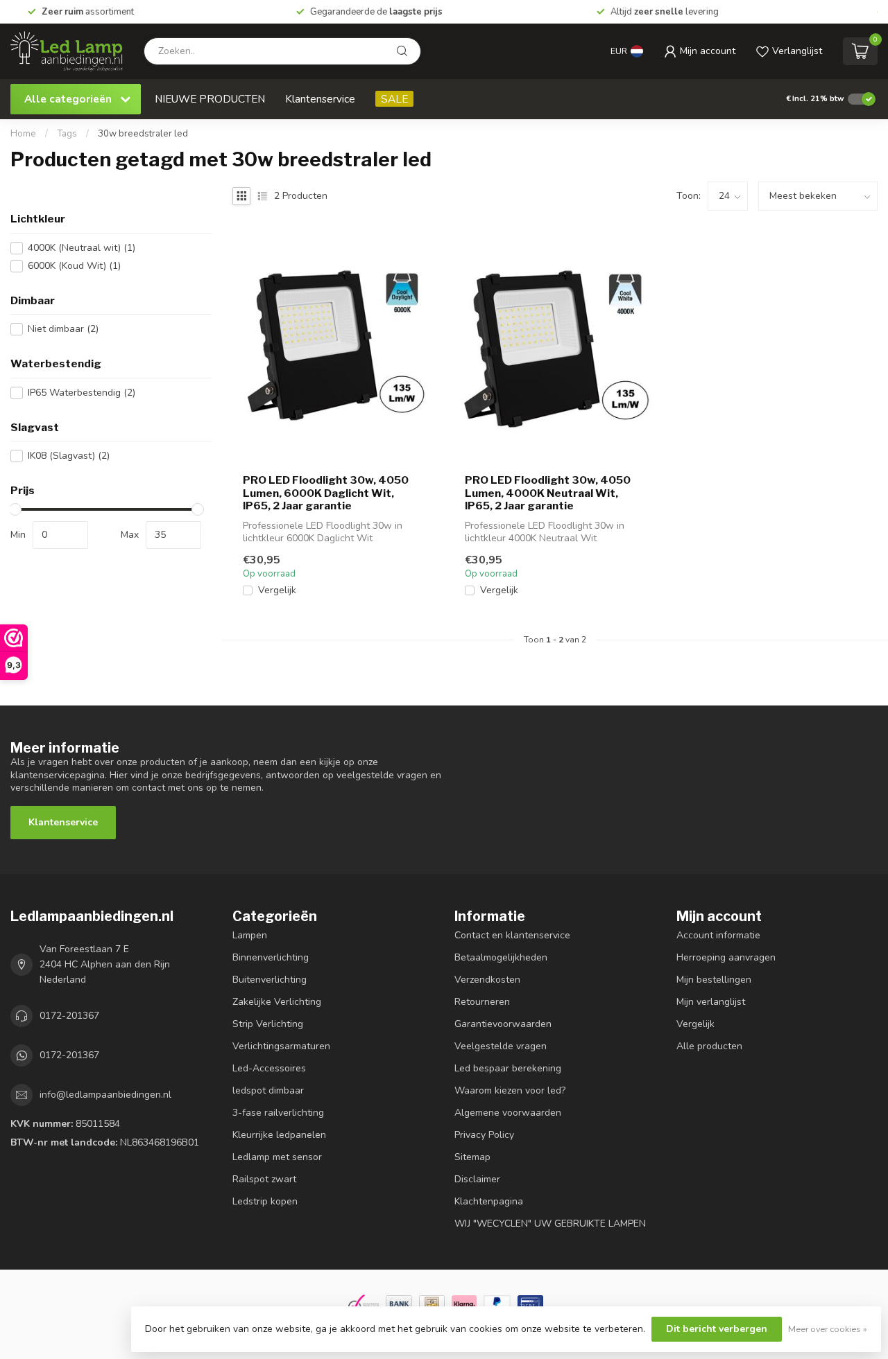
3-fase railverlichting (278, 1112)
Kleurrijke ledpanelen (279, 1134)
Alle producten (709, 1046)
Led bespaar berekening (507, 1068)
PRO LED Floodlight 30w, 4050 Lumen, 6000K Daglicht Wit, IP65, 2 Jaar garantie (326, 493)
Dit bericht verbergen (716, 1328)
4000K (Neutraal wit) (81, 248)
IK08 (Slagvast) (69, 455)
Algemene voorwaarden (507, 1112)
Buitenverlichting (269, 979)
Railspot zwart (264, 1179)
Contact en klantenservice (512, 935)
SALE (394, 98)
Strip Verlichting (267, 1024)
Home (23, 134)
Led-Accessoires (269, 1068)
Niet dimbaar (63, 329)
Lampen (249, 935)
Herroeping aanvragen (726, 957)
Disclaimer (477, 1179)
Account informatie (718, 935)
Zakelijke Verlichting (276, 1001)
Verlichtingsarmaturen (281, 1046)
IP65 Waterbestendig (81, 392)
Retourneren (482, 1001)
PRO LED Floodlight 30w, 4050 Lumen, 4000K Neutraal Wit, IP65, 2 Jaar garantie (548, 493)
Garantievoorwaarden (503, 1024)
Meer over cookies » (827, 1329)
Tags (67, 134)
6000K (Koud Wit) (74, 266)
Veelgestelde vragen (500, 1046)
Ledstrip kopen (265, 1201)
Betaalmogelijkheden (500, 957)
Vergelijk (277, 590)
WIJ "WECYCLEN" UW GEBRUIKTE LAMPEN (550, 1223)
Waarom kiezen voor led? (509, 1090)
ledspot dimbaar (268, 1090)
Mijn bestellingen (713, 979)
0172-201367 (69, 1015)
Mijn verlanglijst (710, 1001)
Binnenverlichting (270, 957)
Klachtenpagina (488, 1201)
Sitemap (472, 1157)
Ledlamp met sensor (277, 1157)
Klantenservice (320, 98)
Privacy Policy (484, 1134)
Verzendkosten (487, 979)
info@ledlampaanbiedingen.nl (105, 1094)
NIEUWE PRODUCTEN (210, 98)
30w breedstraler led (143, 134)
